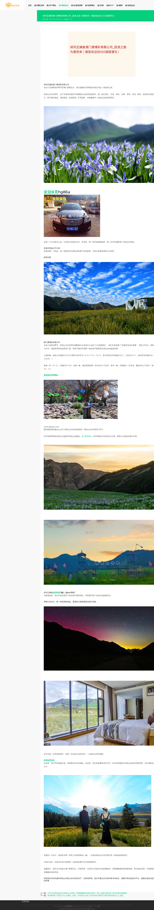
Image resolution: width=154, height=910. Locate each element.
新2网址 (92, 909)
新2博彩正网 (39, 5)
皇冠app (110, 5)
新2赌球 (119, 5)
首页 (30, 5)
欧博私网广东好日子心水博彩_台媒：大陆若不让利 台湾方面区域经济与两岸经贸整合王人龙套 (85, 895)
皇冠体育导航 (64, 909)
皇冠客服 (86, 909)
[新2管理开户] (12, 5)
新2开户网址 (51, 5)
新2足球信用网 (76, 5)
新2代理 (101, 5)
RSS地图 (88, 906)
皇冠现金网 (79, 909)
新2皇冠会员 (130, 5)
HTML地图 (96, 906)
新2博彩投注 (63, 5)
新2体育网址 (90, 5)
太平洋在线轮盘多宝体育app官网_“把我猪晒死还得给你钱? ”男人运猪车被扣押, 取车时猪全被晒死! (87, 893)
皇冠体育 (72, 909)
